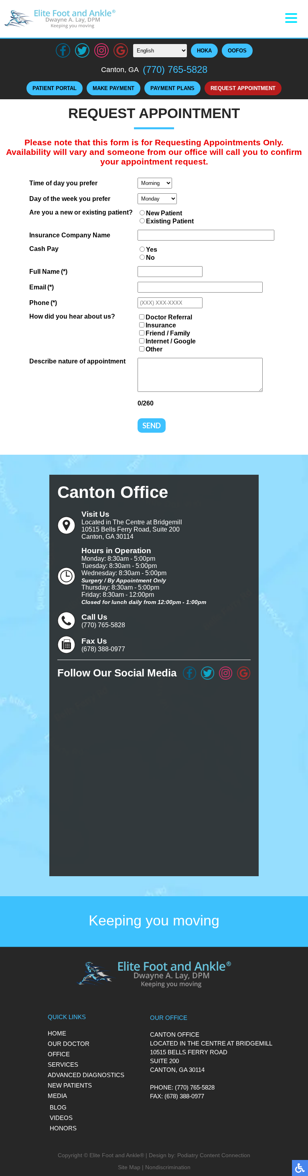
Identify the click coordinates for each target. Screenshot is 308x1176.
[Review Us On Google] (244, 673)
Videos (61, 1117)
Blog (58, 1107)
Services (63, 1064)
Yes (151, 249)
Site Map (129, 1167)
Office (59, 1054)
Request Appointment (243, 88)
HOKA (204, 51)
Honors (63, 1128)
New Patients (70, 1085)
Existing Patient (170, 221)
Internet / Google (171, 341)
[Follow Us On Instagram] (226, 673)
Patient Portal (54, 88)
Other (154, 349)
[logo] (60, 19)
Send (151, 425)
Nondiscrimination (167, 1167)
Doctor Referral (169, 317)
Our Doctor (68, 1043)
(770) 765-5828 (175, 69)
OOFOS (237, 51)
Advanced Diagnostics (86, 1075)
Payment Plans (172, 88)
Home (57, 1033)
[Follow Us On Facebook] (189, 673)
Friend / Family (168, 333)
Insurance (161, 325)
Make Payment (113, 88)
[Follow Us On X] (208, 673)
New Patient (164, 213)
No (150, 257)
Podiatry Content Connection (213, 1155)
